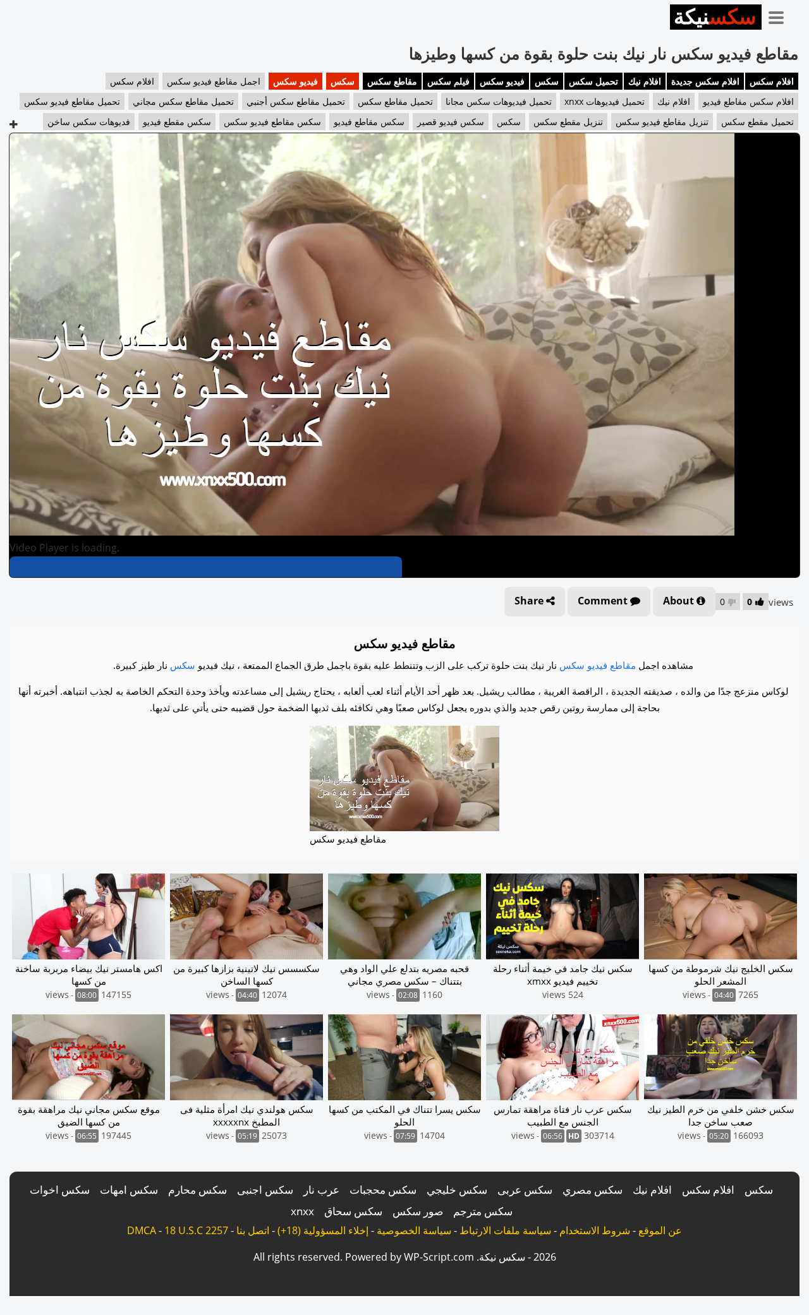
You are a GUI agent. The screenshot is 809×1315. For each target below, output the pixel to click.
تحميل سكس (593, 81)
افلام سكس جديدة (705, 81)
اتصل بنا (252, 1230)
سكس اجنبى (265, 1189)
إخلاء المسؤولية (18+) (322, 1230)
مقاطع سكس (392, 81)
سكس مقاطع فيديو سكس (272, 122)
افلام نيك (644, 81)
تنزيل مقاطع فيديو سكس (662, 122)
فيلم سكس (448, 81)
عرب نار (321, 1189)
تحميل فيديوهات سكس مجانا (499, 101)
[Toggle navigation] (781, 15)
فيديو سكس (502, 81)
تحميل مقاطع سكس (395, 101)
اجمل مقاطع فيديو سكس (213, 81)
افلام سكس (772, 81)
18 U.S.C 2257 (196, 1230)
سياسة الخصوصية (414, 1230)
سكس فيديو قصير (450, 122)
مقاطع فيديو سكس (597, 665)
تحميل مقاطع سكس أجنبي (295, 101)
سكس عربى (524, 1189)
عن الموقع (660, 1230)
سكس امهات (129, 1189)
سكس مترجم (483, 1211)
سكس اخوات (60, 1189)
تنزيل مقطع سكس (568, 122)
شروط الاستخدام (594, 1230)
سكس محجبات (383, 1189)
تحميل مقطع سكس (757, 122)
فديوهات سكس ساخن (88, 122)
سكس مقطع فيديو (177, 122)
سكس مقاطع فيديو (369, 122)
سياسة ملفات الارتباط (505, 1230)
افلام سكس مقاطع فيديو (748, 101)
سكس (547, 81)
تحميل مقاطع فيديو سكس (72, 101)
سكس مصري (593, 1189)
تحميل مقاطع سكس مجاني (183, 101)
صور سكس (417, 1211)
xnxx (302, 1211)
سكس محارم (197, 1189)
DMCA (141, 1230)
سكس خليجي (457, 1189)
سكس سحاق (353, 1211)
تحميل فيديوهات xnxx (604, 101)
